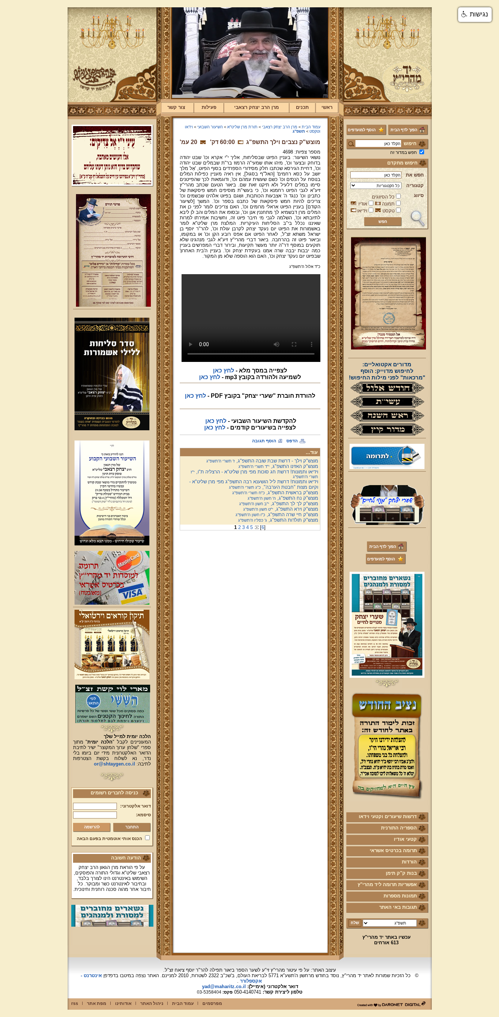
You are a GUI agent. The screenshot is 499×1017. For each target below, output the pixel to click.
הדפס (292, 441)
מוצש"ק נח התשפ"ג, (283, 498)
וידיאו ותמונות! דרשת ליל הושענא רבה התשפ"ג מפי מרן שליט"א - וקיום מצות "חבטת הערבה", (253, 484)
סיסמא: (143, 814)
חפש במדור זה (403, 152)
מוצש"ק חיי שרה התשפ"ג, (277, 514)
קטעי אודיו (405, 839)
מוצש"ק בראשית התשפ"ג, (275, 492)
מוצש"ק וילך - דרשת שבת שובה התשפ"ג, (262, 461)
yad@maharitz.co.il (224, 986)
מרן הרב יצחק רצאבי (256, 107)
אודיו (362, 204)
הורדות (409, 862)
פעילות (209, 107)
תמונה (388, 204)
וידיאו (362, 210)
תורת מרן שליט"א (242, 127)
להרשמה (92, 827)
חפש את (415, 175)
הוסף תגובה (264, 441)
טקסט (388, 210)
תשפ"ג (299, 131)
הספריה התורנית (399, 828)
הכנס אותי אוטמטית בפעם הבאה (109, 838)
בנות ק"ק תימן (401, 873)
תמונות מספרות (400, 896)
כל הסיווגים (383, 197)
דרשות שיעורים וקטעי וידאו (388, 816)
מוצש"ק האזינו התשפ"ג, (278, 466)
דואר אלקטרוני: (135, 806)
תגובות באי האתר (398, 907)
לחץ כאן (223, 370)
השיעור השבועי (210, 127)
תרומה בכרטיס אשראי (393, 850)
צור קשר (176, 107)
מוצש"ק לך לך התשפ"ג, (278, 503)
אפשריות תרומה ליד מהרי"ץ (387, 884)
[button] (475, 14)
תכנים (302, 107)
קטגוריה (415, 185)
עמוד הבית (311, 127)
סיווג (419, 195)
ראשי (326, 107)
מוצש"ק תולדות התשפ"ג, (278, 520)
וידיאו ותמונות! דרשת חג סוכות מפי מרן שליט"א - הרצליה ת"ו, (254, 474)
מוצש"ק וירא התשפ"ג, (280, 509)
